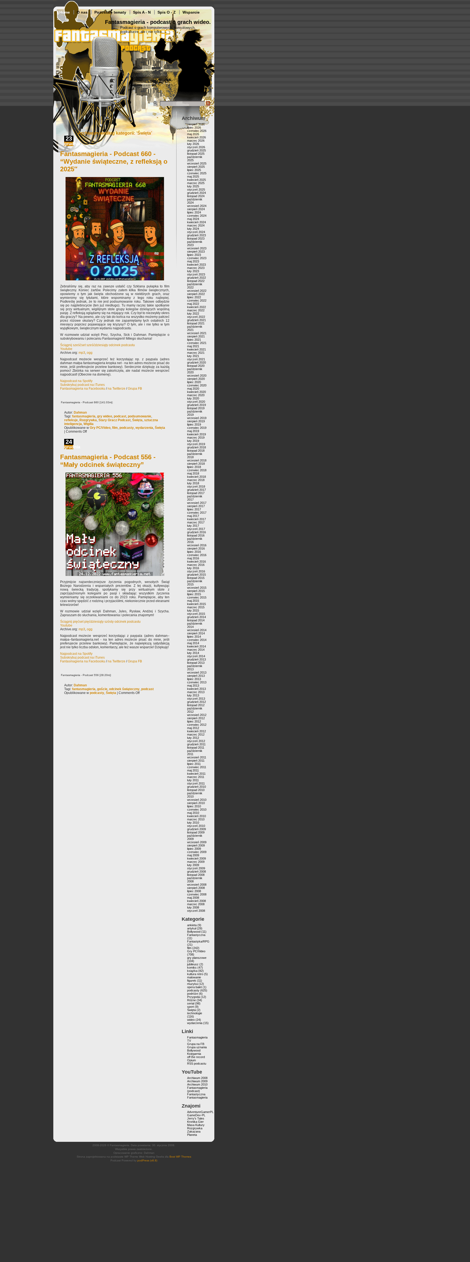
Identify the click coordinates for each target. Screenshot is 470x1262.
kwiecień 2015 (196, 604)
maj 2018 (193, 473)
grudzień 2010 (196, 786)
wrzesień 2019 (196, 418)
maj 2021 (193, 346)
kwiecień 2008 (196, 901)
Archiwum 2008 (197, 1078)
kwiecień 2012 (196, 731)
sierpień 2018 (196, 463)
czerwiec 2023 (196, 258)
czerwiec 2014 (196, 639)
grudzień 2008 (196, 871)
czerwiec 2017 (196, 512)
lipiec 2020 (194, 382)
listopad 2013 (196, 662)
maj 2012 (193, 728)
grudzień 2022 (196, 277)
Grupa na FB (195, 1044)
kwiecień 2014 (196, 646)
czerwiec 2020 (196, 385)
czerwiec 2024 (196, 215)
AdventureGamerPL (200, 1112)
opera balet (194, 987)
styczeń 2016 (196, 571)
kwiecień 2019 (196, 434)
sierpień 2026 (196, 124)
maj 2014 (193, 643)
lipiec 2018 (194, 467)
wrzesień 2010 (196, 799)
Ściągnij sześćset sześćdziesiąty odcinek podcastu (97, 345)
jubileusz (193, 964)
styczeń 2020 (196, 401)
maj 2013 (193, 685)
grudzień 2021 (196, 320)
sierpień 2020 (196, 378)
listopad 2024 (196, 196)
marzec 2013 (196, 692)
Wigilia (89, 424)
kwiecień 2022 (196, 307)
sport (190, 1006)
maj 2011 (193, 770)
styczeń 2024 (196, 232)
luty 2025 (193, 186)
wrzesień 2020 (196, 375)
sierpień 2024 (196, 209)
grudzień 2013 (196, 659)
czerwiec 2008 (196, 894)
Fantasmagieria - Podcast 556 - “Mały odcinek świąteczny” (108, 460)
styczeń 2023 (196, 274)
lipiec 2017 (194, 509)
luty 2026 (193, 143)
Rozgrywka (88, 420)
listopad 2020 (196, 365)
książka (192, 970)
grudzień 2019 (196, 405)
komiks (192, 967)
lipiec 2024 (194, 212)
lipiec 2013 (194, 679)
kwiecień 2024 (196, 222)
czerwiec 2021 (196, 343)
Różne (191, 1000)
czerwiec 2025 (196, 173)
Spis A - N (142, 12)
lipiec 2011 (194, 763)
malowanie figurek (194, 979)
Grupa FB (135, 388)
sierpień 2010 (196, 803)
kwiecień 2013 (196, 688)
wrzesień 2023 (196, 248)
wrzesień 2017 (196, 502)
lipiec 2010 (194, 806)
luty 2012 (193, 737)
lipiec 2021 (194, 339)
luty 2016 (193, 568)
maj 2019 (193, 431)
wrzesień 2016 (196, 545)
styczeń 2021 (196, 359)
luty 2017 (193, 525)
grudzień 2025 (196, 150)
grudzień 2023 (196, 235)
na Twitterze (116, 388)
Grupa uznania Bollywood (197, 1049)
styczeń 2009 (196, 868)
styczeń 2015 (196, 613)
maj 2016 (193, 558)
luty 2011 (193, 780)
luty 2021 (193, 356)
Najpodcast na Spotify (76, 381)
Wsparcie (191, 12)
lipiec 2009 (194, 848)
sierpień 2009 (196, 845)
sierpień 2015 (196, 591)
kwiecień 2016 (196, 561)
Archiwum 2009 (197, 1081)
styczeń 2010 (196, 825)
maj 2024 (193, 219)
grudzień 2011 (196, 744)
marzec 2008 (196, 904)
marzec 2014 (196, 649)
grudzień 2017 (196, 489)
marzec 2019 (196, 437)
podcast (120, 416)
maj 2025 (193, 176)
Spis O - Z (166, 12)
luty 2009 (193, 865)
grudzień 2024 (196, 192)
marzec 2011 (195, 777)
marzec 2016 (196, 564)
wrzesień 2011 (196, 757)
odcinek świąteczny (124, 689)
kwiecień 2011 (196, 773)
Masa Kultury (196, 1125)
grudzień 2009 (196, 829)
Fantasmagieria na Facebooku (82, 388)
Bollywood (193, 931)
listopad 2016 (196, 535)
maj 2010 (193, 812)
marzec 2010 (196, 819)
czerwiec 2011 (196, 767)
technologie (194, 1013)
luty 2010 (193, 822)
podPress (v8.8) (147, 1160)
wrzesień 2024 (196, 205)
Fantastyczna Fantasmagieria (197, 1096)
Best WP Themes (180, 1156)
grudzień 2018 (196, 447)
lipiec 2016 (194, 551)
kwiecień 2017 (196, 519)
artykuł (191, 928)
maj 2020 (193, 388)
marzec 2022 (196, 310)
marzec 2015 (196, 607)
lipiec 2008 (194, 891)
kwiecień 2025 (196, 179)
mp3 (82, 353)
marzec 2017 (196, 522)
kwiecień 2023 (196, 264)
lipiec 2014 (194, 636)
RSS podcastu (196, 1063)
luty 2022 (193, 313)
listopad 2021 (196, 323)
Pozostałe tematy (110, 12)
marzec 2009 (196, 861)
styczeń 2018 (196, 486)
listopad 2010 (196, 790)
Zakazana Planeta (193, 1133)
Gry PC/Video (100, 428)
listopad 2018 (196, 450)
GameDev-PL (196, 1115)
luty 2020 (193, 398)
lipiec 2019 (194, 424)
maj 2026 (193, 134)
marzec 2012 (196, 734)
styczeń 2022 (196, 316)
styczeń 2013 (196, 698)
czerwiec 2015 (196, 597)
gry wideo (104, 416)
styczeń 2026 (196, 147)
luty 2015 (193, 610)
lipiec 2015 (194, 594)
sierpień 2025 (196, 166)
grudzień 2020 (196, 362)
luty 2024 (193, 228)
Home (64, 12)
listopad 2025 (196, 153)
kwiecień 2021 (196, 349)
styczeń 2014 (196, 656)
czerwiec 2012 (196, 724)
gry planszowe (196, 957)
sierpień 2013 (196, 675)
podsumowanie (139, 416)
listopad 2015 (196, 577)
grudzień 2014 (196, 617)
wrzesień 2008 (196, 884)
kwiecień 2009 (196, 858)
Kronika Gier (195, 1121)
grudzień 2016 (196, 532)
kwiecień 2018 (196, 476)
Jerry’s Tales (195, 1118)
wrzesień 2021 (196, 333)
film (115, 428)
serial (190, 1003)
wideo (191, 1019)
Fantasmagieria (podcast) (197, 1089)
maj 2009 (193, 855)
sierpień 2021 (196, 336)
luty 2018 (193, 483)
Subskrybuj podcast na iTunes (82, 385)
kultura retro (195, 974)
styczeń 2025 (196, 189)
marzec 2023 (196, 267)
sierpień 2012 (196, 718)
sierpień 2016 (196, 548)
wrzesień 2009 (196, 842)
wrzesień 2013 (196, 672)
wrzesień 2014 (196, 630)
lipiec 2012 (194, 721)
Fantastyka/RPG (198, 941)
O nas (82, 12)
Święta (137, 420)
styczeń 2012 (196, 741)
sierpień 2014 (196, 633)
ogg (89, 353)
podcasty (126, 428)
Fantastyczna (196, 935)
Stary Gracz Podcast (114, 420)
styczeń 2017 (196, 529)
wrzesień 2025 (196, 163)
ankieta (192, 925)
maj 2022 (193, 303)
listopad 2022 (196, 281)
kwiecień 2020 (196, 391)
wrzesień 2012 (196, 715)
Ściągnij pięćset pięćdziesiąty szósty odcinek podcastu (100, 622)
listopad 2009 (196, 832)
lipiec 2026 (194, 127)
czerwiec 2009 (196, 852)
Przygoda (193, 997)
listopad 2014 (196, 620)
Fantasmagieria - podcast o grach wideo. (158, 22)
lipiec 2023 (194, 254)
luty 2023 (193, 271)
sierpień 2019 (196, 421)
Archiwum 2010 (197, 1084)
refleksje (71, 420)
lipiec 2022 (194, 297)
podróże (192, 993)
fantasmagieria (83, 416)
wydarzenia (144, 428)
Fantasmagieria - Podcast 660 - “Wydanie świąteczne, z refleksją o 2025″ (114, 161)
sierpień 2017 (196, 506)
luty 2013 (193, 695)
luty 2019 (193, 440)
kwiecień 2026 (196, 137)
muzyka (192, 983)
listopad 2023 (196, 238)
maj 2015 (193, 600)
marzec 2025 (196, 183)
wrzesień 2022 (196, 290)
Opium (191, 1060)
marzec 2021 (196, 352)
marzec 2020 (196, 395)
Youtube (66, 349)
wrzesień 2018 (196, 460)
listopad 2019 (196, 408)
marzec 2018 (196, 480)
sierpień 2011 (196, 760)
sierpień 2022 (196, 294)
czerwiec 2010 (196, 809)
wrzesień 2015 (196, 587)
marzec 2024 (196, 225)
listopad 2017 (196, 493)
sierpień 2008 (196, 887)
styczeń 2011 (196, 783)
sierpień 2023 (196, 251)
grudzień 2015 (196, 574)
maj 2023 (193, 261)
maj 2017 (193, 515)
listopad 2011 (195, 747)
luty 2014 (193, 653)
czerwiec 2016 (196, 555)
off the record (196, 1057)
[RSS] (208, 105)
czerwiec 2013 (196, 682)
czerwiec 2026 (196, 130)
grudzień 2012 (196, 701)
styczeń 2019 (196, 444)
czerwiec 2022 (196, 300)
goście (102, 689)
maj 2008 (193, 897)
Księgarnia (194, 1053)
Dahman (80, 412)
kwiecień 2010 (196, 816)
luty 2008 (193, 907)
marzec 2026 (196, 140)
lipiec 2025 (194, 170)
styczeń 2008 (196, 910)
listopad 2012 (196, 705)
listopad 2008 (196, 874)
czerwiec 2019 (196, 427)
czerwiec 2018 (196, 470)
